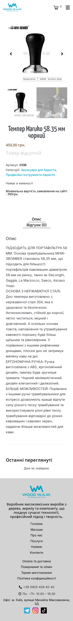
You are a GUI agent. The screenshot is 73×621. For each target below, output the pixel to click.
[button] (68, 7)
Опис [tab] (36, 219)
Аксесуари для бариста (38, 170)
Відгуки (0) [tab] (37, 225)
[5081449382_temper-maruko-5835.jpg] (36, 53)
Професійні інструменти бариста (30, 175)
